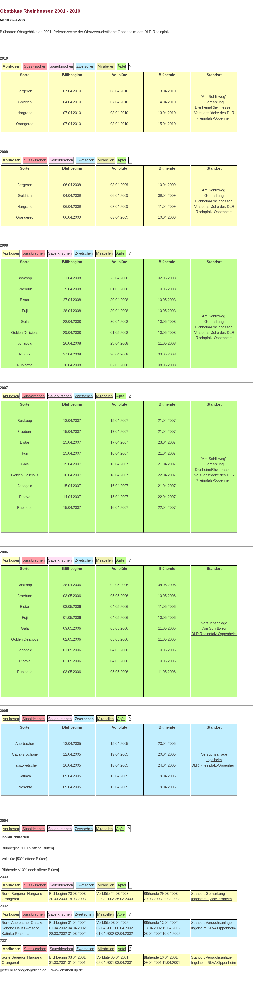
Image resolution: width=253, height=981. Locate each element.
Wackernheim (221, 899)
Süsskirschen (35, 66)
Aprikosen (11, 253)
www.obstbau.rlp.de (67, 970)
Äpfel (122, 66)
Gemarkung (215, 894)
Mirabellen (106, 66)
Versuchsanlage (219, 923)
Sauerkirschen (61, 66)
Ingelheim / (200, 899)
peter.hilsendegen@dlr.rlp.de (23, 970)
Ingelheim (199, 928)
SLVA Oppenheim (222, 928)
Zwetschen (85, 66)
